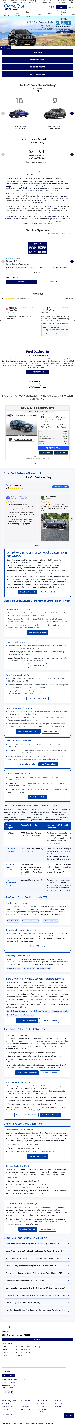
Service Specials (43, 1414)
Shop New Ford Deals (27, 594)
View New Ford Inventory (37, 635)
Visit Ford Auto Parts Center (26, 1117)
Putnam (66, 219)
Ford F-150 (21, 190)
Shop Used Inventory (37, 668)
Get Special (54, 452)
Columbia (8, 221)
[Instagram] (8, 1394)
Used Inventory (24, 1409)
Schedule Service (66, 235)
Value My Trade (42, 1406)
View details (37, 173)
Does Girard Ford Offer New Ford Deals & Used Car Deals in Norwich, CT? (35, 1253)
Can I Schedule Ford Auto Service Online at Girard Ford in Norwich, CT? (34, 1275)
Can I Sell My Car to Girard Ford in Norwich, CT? (24, 1305)
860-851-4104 (11, 1387)
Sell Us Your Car (42, 1409)
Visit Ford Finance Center (37, 700)
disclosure (38, 460)
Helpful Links (43, 1403)
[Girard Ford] (18, 7)
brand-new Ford (50, 186)
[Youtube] (72, 2)
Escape (42, 190)
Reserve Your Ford (7, 1409)
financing (63, 198)
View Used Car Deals (48, 594)
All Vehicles (25, 1403)
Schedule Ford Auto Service (27, 1075)
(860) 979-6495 (23, 442)
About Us (58, 1409)
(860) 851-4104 (32, 1070)
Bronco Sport (31, 190)
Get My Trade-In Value (37, 799)
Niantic (59, 219)
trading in (33, 225)
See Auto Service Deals (50, 1075)
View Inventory (46, 456)
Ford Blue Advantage (26, 1411)
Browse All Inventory (37, 948)
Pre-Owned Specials (8, 1417)
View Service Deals (50, 733)
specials (37, 203)
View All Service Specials (53, 235)
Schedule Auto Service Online (28, 733)
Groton (15, 221)
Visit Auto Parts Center (27, 766)
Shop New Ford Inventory (27, 1022)
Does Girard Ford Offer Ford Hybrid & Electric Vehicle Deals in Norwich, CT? (35, 1298)
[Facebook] (4, 1394)
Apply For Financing (8, 1406)
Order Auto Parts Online (50, 1117)
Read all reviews (68, 301)
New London (51, 219)
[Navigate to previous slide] (1, 31)
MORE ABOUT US (37, 374)
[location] (35, 1)
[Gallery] (37, 31)
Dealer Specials (7, 1411)
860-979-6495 (11, 1384)
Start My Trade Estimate (37, 1158)
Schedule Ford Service (49, 1022)
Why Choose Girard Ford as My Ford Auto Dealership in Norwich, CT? (33, 1246)
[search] (53, 7)
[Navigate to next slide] (73, 31)
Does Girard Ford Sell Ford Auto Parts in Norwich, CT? (27, 1283)
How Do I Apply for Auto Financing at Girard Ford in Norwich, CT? (31, 1268)
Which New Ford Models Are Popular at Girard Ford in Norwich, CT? (32, 1261)
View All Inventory (37, 88)
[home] (50, 7)
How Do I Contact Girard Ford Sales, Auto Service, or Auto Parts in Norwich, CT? (35, 1313)
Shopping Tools (9, 1403)
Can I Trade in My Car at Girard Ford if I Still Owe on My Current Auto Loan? (35, 1290)
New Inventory (24, 1406)
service (49, 208)
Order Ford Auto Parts (48, 766)
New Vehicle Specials (8, 1414)
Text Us (69, 1415)
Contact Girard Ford (48, 1231)
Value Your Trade (61, 456)
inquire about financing (41, 370)
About (58, 1403)
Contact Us (9, 1378)
